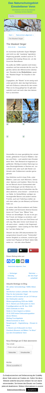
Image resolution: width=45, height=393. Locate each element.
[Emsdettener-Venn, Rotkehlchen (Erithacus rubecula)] (14, 104)
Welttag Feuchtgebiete (14, 318)
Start (11, 35)
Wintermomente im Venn (15, 321)
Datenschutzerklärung (16, 390)
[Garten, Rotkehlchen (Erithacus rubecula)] (30, 129)
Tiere (24, 266)
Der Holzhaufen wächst (14, 299)
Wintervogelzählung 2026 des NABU (19, 301)
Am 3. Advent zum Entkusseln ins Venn (20, 304)
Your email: (10, 344)
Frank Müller (22, 47)
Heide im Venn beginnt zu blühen (18, 311)
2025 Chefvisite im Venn (15, 308)
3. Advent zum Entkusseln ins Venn (19, 328)
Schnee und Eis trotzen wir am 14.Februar (21, 296)
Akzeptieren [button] (32, 390)
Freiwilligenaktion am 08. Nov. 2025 (19, 306)
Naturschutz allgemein (25, 35)
